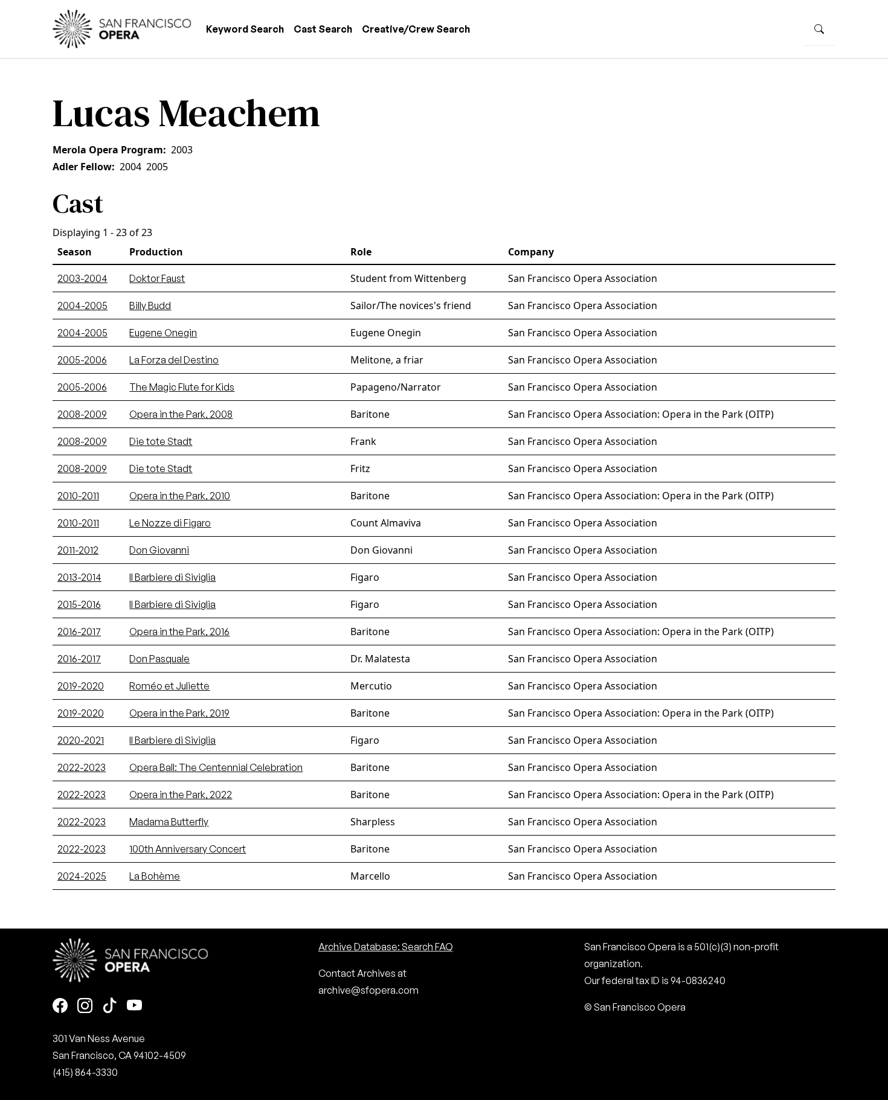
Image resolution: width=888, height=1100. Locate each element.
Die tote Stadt (160, 441)
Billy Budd (150, 305)
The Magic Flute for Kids (181, 387)
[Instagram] (84, 1006)
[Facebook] (60, 1006)
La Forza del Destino (174, 360)
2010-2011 (78, 496)
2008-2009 (82, 414)
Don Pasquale (159, 659)
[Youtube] (134, 1006)
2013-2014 (79, 577)
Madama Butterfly (168, 822)
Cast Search (323, 29)
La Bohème (154, 876)
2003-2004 (82, 278)
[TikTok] (109, 1006)
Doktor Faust (157, 278)
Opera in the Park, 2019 (179, 713)
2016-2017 (79, 631)
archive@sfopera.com (368, 990)
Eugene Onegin (163, 333)
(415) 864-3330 (85, 1072)
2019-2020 (80, 686)
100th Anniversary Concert (187, 849)
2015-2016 (79, 604)
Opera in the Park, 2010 (179, 496)
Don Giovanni (159, 550)
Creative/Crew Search (416, 29)
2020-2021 (80, 740)
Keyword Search (245, 29)
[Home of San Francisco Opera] (122, 27)
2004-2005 (82, 305)
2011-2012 (77, 550)
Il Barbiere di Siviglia (172, 577)
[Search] (819, 29)
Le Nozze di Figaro (170, 523)
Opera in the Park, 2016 (179, 631)
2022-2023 (81, 767)
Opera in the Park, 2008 (181, 414)
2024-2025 (81, 876)
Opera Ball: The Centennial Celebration (216, 767)
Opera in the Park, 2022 (180, 794)
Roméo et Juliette (169, 686)
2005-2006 (82, 360)
